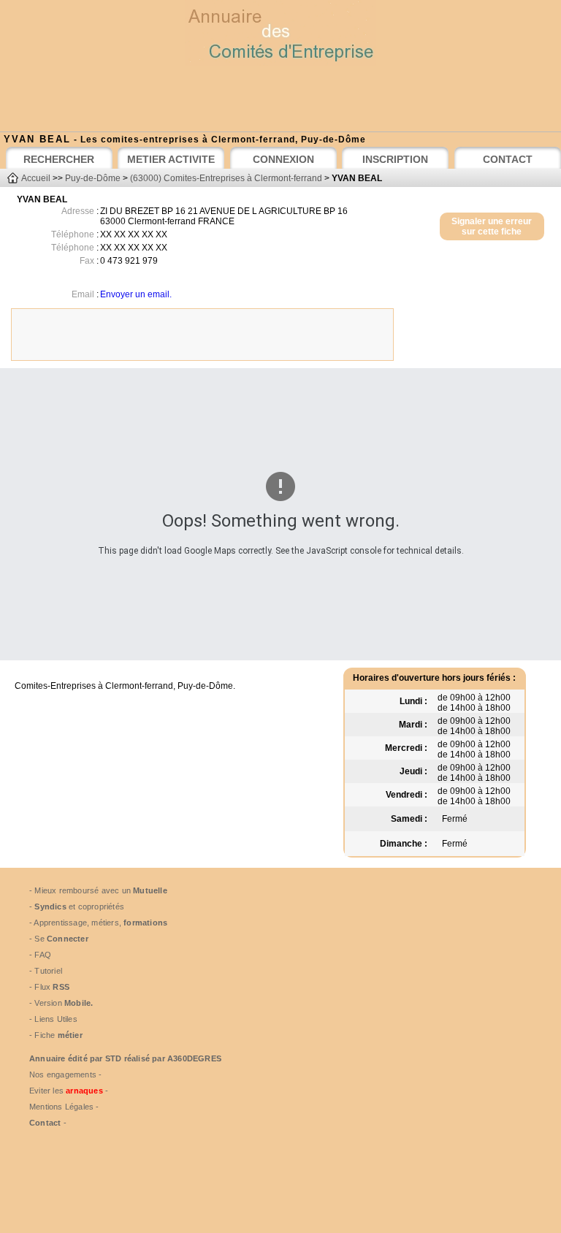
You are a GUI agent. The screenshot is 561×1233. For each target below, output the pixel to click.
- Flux (49, 986)
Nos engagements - (65, 1074)
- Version (61, 1003)
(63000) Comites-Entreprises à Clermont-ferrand (226, 178)
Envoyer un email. (136, 294)
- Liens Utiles (53, 1019)
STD (113, 1058)
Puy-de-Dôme (93, 178)
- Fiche (56, 1035)
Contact (45, 1122)
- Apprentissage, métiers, (98, 922)
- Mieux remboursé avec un (98, 890)
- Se (58, 938)
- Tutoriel (45, 970)
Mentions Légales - (64, 1106)
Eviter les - (68, 1090)
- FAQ (40, 954)
